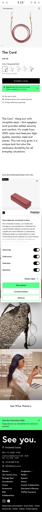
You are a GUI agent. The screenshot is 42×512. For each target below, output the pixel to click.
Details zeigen (30, 279)
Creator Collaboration (30, 485)
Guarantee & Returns (30, 488)
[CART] (35, 3)
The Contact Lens (9, 474)
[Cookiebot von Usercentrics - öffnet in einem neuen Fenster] (30, 212)
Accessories (8, 8)
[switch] (36, 256)
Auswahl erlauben (21, 291)
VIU (21, 2)
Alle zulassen (21, 285)
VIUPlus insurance (28, 492)
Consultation (7, 481)
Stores (23, 481)
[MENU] (39, 3)
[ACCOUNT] (3, 3)
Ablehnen (21, 298)
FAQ (4, 492)
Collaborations (8, 495)
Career (5, 485)
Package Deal (7, 478)
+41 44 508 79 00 (12, 462)
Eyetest (24, 478)
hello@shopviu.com (13, 466)
